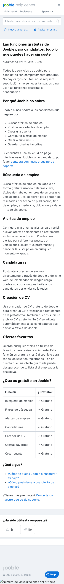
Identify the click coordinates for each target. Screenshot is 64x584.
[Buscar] (57, 21)
